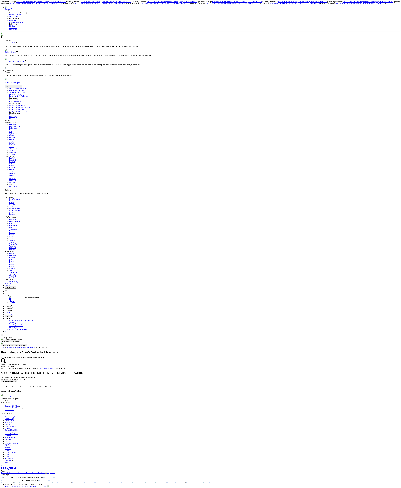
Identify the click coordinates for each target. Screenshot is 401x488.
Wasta (7, 451)
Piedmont (8, 436)
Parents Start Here (7, 345)
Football (12, 162)
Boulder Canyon (10, 452)
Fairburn (8, 449)
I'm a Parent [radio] (5, 341)
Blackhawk (9, 428)
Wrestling (12, 154)
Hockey (11, 135)
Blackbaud (12, 26)
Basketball (12, 124)
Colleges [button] (8, 310)
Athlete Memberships (16, 326)
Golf (10, 132)
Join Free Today (11, 287)
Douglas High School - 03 (13, 408)
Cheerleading (13, 186)
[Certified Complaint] (216, 482)
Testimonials (11, 473)
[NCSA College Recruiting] (10, 35)
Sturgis (7, 447)
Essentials (12, 20)
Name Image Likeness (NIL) (18, 329)
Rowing (12, 139)
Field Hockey (13, 128)
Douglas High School (12, 406)
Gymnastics (13, 134)
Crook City (8, 456)
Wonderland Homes (11, 434)
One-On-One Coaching (17, 22)
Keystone (8, 441)
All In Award (41, 473)
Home (3, 347)
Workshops (13, 328)
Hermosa (8, 439)
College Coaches (14, 16)
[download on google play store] (58, 478)
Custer (7, 454)
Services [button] (8, 306)
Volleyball (12, 150)
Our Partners (27, 473)
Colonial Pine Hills (11, 430)
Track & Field (13, 149)
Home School (9, 410)
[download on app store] (48, 478)
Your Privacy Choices (40, 486)
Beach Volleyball (14, 126)
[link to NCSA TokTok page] (8, 469)
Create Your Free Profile (9, 381)
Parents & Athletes (15, 15)
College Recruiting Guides (18, 88)
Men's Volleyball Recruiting (16, 347)
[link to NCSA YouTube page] (11, 469)
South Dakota (31, 347)
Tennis (11, 147)
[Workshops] (9, 79)
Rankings (12, 214)
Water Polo (12, 152)
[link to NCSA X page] (14, 469)
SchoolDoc (13, 30)
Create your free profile (46, 368)
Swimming (12, 145)
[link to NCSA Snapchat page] (18, 469)
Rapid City (8, 422)
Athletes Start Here (20, 345)
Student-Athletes (10, 43)
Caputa (7, 424)
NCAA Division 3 (15, 210)
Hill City (8, 445)
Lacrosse (12, 137)
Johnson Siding (10, 437)
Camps (7, 285)
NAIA (11, 212)
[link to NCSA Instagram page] (5, 469)
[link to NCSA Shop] (10, 7)
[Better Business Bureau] (194, 482)
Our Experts (19, 473)
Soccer (11, 141)
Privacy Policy (14, 486)
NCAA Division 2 (15, 208)
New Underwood (11, 426)
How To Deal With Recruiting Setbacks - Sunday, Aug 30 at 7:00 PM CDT (41, 2)
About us (4, 473)
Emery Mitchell (6, 397)
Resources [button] (8, 308)
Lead (6, 462)
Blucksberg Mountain (12, 443)
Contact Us (8, 9)
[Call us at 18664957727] (9, 33)
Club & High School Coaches (15, 61)
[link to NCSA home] (4, 465)
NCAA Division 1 (15, 199)
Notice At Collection (26, 486)
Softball (11, 143)
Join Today (9, 316)
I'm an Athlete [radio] (15, 341)
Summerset (8, 432)
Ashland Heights (10, 417)
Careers (34, 473)
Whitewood (9, 458)
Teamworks (13, 28)
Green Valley (9, 421)
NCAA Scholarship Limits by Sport (21, 320)
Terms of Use (5, 486)
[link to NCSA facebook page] (2, 469)
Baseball (12, 158)
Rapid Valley (9, 419)
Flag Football (13, 130)
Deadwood (8, 460)
